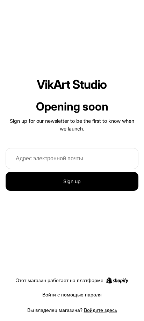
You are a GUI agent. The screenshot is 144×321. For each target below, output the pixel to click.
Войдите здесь (100, 310)
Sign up (72, 181)
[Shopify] (117, 280)
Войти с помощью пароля (72, 294)
